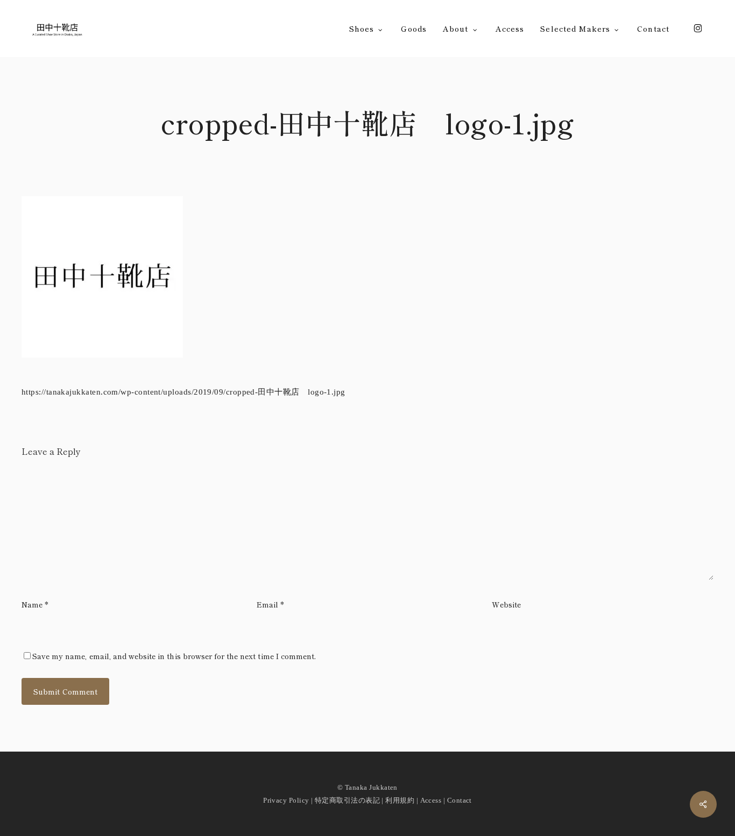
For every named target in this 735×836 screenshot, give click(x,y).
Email (270, 604)
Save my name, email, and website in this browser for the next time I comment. (174, 656)
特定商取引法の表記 (347, 800)
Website (506, 604)
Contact (459, 800)
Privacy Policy (286, 800)
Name (35, 604)
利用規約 (399, 800)
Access (431, 800)
